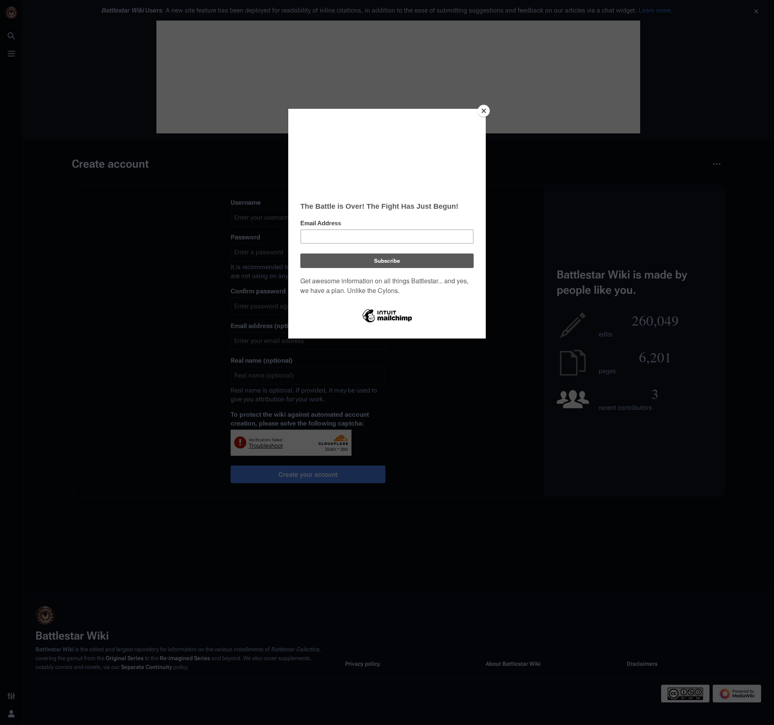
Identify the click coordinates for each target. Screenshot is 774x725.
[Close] (484, 111)
